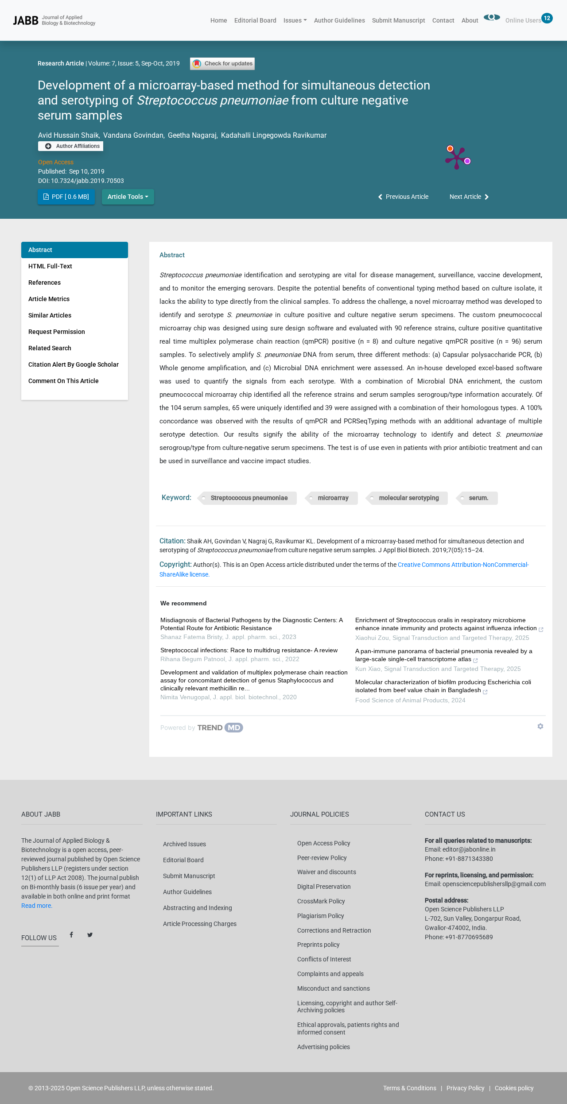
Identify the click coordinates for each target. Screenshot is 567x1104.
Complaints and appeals (330, 973)
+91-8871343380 (469, 858)
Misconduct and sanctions (333, 988)
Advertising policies (323, 1046)
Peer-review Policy (322, 857)
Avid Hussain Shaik (68, 135)
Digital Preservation (324, 886)
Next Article (465, 196)
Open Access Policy (323, 843)
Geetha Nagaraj (191, 135)
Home (220, 20)
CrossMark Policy (321, 901)
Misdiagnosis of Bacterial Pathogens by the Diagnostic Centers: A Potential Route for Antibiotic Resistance (251, 623)
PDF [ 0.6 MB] (69, 196)
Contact (443, 20)
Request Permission (56, 331)
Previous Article (407, 196)
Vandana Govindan (132, 135)
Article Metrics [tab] (49, 298)
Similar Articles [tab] (49, 315)
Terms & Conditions (409, 1088)
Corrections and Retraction (334, 930)
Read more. (37, 905)
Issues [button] (293, 20)
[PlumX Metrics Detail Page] (456, 157)
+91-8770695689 (469, 937)
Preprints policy (318, 944)
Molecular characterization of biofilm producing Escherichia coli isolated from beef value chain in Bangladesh (443, 685)
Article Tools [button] (125, 196)
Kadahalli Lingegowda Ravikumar (272, 135)
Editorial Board (255, 20)
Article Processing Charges (200, 923)
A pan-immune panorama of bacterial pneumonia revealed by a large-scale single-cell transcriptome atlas (443, 654)
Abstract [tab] (40, 249)
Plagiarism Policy (320, 915)
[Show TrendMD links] (540, 726)
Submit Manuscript (398, 20)
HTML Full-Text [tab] (50, 266)
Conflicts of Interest (324, 959)
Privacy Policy (466, 1088)
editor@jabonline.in (469, 849)
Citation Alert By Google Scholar (73, 364)
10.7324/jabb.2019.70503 (87, 180)
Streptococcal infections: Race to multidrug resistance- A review (249, 650)
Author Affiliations (77, 146)
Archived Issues (184, 844)
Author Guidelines (339, 20)
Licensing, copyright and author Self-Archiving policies (347, 1006)
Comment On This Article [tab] (63, 380)
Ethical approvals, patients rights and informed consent (348, 1028)
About (470, 20)
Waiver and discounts (326, 871)
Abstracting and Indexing (197, 907)
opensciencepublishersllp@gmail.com (494, 883)
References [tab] (44, 282)
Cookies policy (514, 1088)
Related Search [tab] (49, 348)
